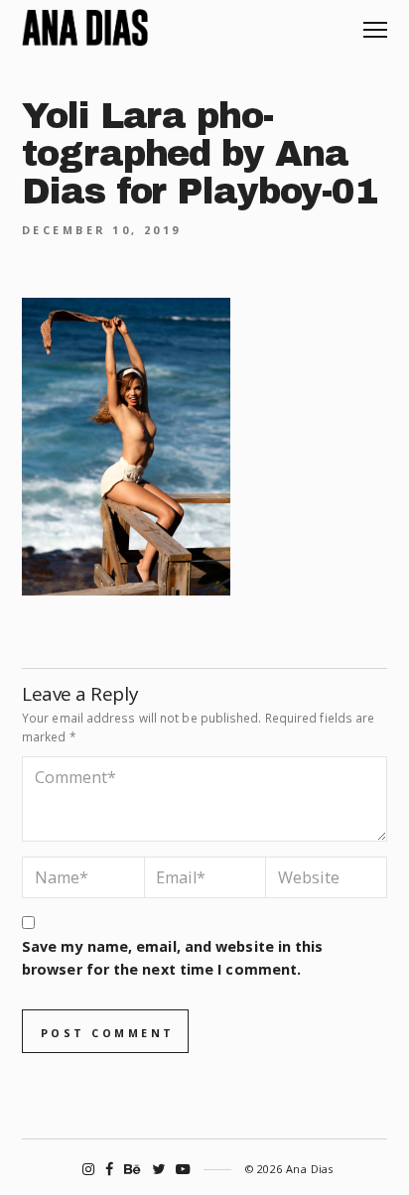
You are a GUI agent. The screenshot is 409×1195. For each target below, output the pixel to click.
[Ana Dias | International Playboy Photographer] (85, 28)
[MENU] (375, 22)
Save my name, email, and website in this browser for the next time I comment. (172, 958)
